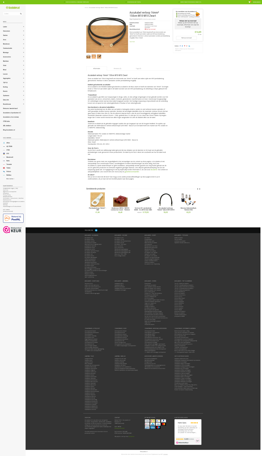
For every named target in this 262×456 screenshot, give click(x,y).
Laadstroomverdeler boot (152, 340)
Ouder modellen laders (151, 260)
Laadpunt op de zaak (120, 358)
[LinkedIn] (96, 230)
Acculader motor (89, 239)
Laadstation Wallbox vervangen (182, 380)
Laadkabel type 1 (119, 283)
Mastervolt (9, 157)
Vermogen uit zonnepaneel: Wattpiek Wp (185, 340)
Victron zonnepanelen (180, 349)
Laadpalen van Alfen (120, 365)
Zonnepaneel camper (121, 331)
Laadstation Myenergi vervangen (183, 375)
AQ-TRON (9, 146)
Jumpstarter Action (90, 249)
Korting (5, 87)
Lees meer (132, 41)
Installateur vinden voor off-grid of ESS (155, 345)
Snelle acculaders (149, 262)
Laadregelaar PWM (150, 336)
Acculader (147, 237)
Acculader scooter (90, 241)
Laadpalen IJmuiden (90, 373)
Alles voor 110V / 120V (120, 254)
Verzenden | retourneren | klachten (13, 198)
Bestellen (97, 216)
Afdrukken (178, 50)
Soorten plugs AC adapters (152, 259)
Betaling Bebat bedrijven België (153, 311)
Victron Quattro (178, 308)
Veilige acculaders (150, 306)
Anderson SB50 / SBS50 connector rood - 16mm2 (97, 209)
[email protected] (119, 428)
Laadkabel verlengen (120, 290)
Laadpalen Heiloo (89, 386)
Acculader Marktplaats (91, 257)
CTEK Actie (6, 121)
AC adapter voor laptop (151, 252)
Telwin (8, 168)
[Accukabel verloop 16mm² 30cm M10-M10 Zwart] (143, 199)
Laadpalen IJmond (90, 393)
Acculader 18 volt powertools (123, 241)
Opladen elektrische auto (181, 358)
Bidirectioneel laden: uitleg (181, 331)
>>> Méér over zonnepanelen (93, 350)
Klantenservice (7, 200)
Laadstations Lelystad (90, 404)
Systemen (6, 95)
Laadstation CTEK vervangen (182, 365)
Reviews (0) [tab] (117, 68)
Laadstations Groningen (91, 403)
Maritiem (6, 61)
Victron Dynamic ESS (180, 336)
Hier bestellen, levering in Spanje (154, 313)
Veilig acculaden (149, 305)
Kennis (5, 91)
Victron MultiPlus (179, 303)
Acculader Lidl (89, 254)
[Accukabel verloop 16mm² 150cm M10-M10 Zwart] (107, 32)
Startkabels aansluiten (91, 262)
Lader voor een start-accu (92, 285)
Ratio (8, 161)
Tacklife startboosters (180, 314)
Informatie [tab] (96, 68)
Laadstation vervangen (180, 362)
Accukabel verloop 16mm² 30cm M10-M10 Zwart (143, 210)
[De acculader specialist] (13, 7)
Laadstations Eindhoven (91, 401)
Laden (5, 27)
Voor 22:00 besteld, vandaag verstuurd (77, 2)
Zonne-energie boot (120, 342)
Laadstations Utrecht (90, 409)
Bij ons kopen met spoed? (152, 309)
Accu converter (119, 246)
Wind (4, 70)
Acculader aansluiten (150, 308)
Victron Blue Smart (179, 298)
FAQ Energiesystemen (91, 275)
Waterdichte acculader (151, 242)
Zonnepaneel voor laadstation (123, 344)
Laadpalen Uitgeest (90, 370)
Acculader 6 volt (119, 237)
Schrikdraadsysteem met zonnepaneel (155, 349)
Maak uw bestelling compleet (153, 321)
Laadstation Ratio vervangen (182, 376)
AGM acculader (178, 237)
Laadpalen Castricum (90, 371)
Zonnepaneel (148, 244)
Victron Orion (178, 305)
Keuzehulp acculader (90, 242)
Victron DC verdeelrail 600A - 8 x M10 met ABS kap (120, 210)
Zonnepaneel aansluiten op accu (183, 344)
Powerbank (148, 283)
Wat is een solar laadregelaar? (182, 342)
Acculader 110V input (120, 244)
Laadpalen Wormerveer (91, 381)
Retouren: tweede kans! (10, 108)
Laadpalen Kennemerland (92, 391)
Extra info (6, 100)
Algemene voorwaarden (9, 191)
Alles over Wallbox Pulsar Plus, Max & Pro (185, 385)
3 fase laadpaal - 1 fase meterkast (183, 386)
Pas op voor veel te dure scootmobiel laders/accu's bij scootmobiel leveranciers (156, 317)
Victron (8, 171)
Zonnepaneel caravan (121, 334)
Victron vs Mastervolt (150, 296)
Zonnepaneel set (89, 344)
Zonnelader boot (89, 337)
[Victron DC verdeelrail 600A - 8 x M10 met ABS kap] (120, 199)
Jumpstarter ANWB (179, 316)
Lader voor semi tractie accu (93, 286)
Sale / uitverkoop (89, 277)
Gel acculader (178, 239)
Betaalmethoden (7, 196)
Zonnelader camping (90, 336)
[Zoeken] (21, 12)
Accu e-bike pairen (150, 291)
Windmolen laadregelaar (121, 249)
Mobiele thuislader (120, 286)
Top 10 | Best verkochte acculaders (184, 286)
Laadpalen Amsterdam (91, 389)
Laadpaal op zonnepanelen (92, 365)
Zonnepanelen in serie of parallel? (183, 339)
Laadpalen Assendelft (90, 376)
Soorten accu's (89, 283)
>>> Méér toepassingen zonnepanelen (125, 345)
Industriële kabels (149, 324)
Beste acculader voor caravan (153, 290)
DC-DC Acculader (149, 298)
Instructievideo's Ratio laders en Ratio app (185, 388)
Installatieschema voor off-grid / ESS (154, 347)
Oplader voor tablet (150, 254)
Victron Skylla (178, 309)
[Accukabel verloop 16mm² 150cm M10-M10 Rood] (188, 199)
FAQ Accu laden (89, 272)
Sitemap (5, 204)
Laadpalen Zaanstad (90, 383)
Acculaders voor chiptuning (152, 264)
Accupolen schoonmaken (92, 288)
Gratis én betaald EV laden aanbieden (125, 368)
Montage (6, 52)
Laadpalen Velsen (89, 375)
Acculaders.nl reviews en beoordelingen (96, 270)
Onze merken (7, 138)
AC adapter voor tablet (151, 255)
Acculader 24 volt (119, 242)
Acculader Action (89, 255)
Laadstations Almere (90, 396)
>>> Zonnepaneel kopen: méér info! (184, 352)
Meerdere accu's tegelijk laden (93, 244)
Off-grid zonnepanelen (91, 340)
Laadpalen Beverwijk (90, 367)
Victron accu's (178, 296)
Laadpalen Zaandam (90, 378)
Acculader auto (89, 237)
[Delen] (180, 46)
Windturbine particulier (151, 247)
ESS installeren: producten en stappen (184, 334)
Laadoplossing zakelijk (121, 363)
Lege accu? (148, 323)
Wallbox (8, 175)
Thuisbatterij (88, 291)
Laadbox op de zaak (120, 360)
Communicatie (7, 48)
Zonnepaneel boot (120, 332)
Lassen (5, 74)
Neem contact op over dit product (184, 49)
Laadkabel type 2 (119, 285)
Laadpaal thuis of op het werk (123, 288)
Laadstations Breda (90, 398)
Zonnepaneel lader (150, 331)
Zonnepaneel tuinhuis (121, 337)
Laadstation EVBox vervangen (182, 370)
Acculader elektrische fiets (92, 264)
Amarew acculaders (179, 311)
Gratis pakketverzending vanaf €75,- (191, 2)
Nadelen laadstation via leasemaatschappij (126, 370)
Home (86, 7)
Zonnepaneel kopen (90, 331)
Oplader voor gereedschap (152, 257)
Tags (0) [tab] (138, 68)
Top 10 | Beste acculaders (181, 283)
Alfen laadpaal (88, 363)
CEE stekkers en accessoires (152, 367)
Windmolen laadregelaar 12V (122, 251)
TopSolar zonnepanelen (181, 347)
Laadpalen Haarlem (90, 394)
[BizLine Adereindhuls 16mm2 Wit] (166, 199)
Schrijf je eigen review (149, 19)
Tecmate (9, 164)
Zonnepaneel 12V (119, 340)
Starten (5, 35)
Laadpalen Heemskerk (91, 368)
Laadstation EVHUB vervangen (182, 371)
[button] (24, 27)
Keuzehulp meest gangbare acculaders (13, 201)
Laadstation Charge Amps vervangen (184, 367)
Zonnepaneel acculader (91, 342)
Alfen (8, 143)
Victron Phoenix (178, 306)
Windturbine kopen (90, 260)
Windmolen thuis (149, 249)
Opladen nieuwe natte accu (182, 242)
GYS (7, 153)
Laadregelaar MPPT (150, 334)
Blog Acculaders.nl (9, 130)
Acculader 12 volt (119, 239)
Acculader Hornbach (90, 252)
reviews (165, 454)
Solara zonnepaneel (179, 345)
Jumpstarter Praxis (90, 247)
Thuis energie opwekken (91, 347)
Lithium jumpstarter (90, 259)
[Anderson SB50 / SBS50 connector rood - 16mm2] (97, 199)
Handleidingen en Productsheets (12, 206)
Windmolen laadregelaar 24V (122, 252)
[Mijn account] (3, 2)
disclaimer (154, 170)
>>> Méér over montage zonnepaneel (155, 352)
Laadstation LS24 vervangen (182, 373)
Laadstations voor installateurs (123, 367)
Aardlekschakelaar (150, 360)
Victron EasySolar (179, 301)
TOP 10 (5, 82)
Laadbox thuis (88, 360)
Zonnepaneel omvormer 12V (153, 337)
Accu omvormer (119, 247)
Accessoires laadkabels (151, 358)
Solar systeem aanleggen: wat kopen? (155, 344)
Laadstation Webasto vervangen (183, 381)
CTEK (8, 150)
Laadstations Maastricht (91, 406)
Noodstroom (7, 104)
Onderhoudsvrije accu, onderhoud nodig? (96, 290)
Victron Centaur (178, 300)
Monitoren (6, 44)
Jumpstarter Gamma (90, 246)
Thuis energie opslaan (91, 345)
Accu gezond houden (90, 267)
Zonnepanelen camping (121, 336)
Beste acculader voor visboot (153, 288)
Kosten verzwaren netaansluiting (183, 389)
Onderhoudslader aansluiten (152, 301)
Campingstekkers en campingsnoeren (155, 365)
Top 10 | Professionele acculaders (183, 288)
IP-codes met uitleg (150, 319)
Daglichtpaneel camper (91, 339)
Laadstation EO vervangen (181, 368)
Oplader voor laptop (150, 251)
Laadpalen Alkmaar (90, 388)
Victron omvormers (179, 295)
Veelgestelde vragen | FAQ (10, 188)
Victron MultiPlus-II (179, 291)
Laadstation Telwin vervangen (182, 378)
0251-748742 (6, 209)
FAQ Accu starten (89, 273)
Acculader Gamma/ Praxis (92, 251)
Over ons (5, 190)
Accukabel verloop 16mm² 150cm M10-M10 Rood (188, 210)
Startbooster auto (149, 241)
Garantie (5, 203)
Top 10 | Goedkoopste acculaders (183, 285)
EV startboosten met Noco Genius (154, 314)
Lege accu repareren (150, 303)
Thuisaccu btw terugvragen (92, 293)
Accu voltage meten (120, 255)
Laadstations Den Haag (91, 399)
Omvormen (6, 31)
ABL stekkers (7, 125)
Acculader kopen (89, 265)
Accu (4, 39)
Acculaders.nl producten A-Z (12, 113)
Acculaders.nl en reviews (11, 117)
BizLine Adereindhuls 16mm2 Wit (166, 209)
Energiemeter (148, 362)
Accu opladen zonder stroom (153, 286)
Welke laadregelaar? (150, 350)
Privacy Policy (7, 195)
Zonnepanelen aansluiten (92, 332)
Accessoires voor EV (150, 363)
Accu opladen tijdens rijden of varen (155, 300)
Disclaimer (6, 193)
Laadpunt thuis (89, 358)
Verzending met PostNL (134, 2)
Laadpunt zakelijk (119, 362)
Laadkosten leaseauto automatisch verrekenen (187, 360)
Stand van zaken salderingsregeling (94, 349)
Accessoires (7, 57)
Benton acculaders (179, 313)
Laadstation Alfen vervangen (182, 363)
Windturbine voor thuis (151, 246)
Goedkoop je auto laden (181, 383)
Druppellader (148, 239)
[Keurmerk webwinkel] (16, 229)
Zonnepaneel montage (151, 342)
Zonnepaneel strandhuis (121, 339)
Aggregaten (6, 78)
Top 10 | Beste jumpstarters (182, 290)
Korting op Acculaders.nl (151, 295)
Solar (4, 65)
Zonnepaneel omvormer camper (154, 339)
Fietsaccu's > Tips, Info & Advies (153, 293)
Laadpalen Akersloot (90, 385)
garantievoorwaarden (132, 172)
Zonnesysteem (89, 334)
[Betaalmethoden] (147, 420)
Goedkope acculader (150, 285)
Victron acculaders (179, 293)
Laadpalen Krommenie (91, 380)
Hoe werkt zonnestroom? (181, 337)
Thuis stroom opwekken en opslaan (184, 332)
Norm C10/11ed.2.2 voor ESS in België (184, 350)
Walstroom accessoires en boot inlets (155, 368)
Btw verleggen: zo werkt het (92, 269)
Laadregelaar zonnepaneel (152, 332)
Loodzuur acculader (180, 241)
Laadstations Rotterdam (91, 407)
